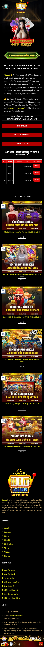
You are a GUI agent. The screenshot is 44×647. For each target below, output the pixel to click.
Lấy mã (37, 165)
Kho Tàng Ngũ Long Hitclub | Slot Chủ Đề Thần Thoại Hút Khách (22, 360)
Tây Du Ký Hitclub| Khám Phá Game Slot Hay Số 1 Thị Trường (22, 446)
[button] (5, 7)
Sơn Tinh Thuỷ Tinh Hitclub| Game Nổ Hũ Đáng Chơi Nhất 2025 (22, 274)
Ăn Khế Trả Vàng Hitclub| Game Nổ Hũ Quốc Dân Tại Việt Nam (22, 404)
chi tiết (22, 237)
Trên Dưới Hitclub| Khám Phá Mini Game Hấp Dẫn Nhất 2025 (22, 232)
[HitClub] (22, 6)
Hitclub (7, 75)
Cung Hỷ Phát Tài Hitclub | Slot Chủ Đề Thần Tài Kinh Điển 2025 (22, 317)
